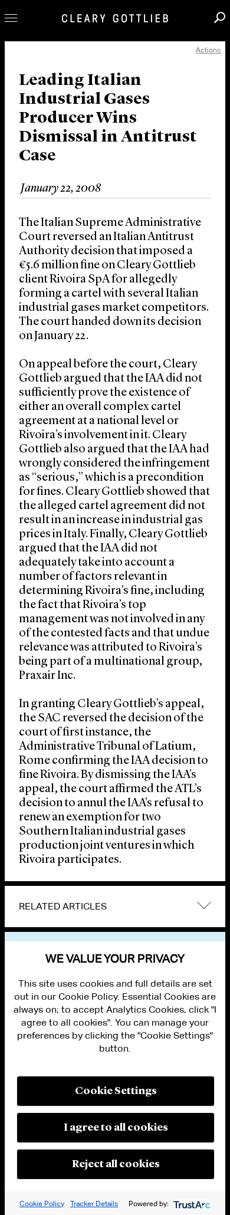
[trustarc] (191, 1203)
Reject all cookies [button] (116, 1164)
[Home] (115, 18)
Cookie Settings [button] (116, 1091)
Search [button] (219, 17)
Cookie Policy (41, 1203)
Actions (208, 49)
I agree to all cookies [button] (116, 1127)
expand (204, 905)
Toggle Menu (11, 18)
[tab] (115, 906)
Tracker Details (94, 1203)
